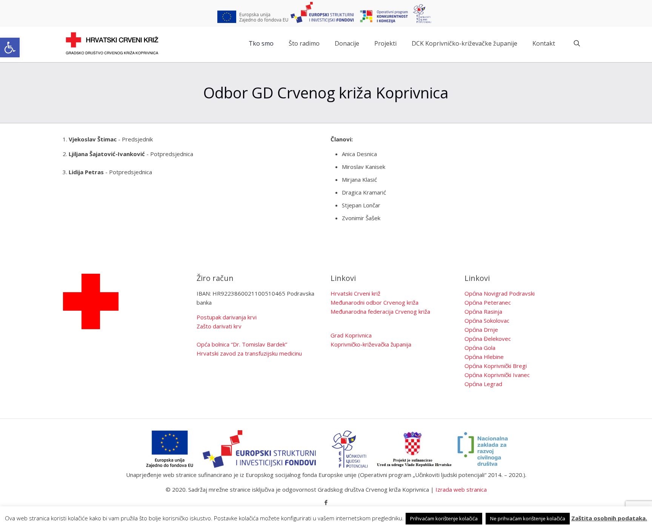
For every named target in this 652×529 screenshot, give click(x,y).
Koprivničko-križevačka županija (371, 344)
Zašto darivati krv (219, 326)
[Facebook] (326, 502)
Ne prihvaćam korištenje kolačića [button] (527, 518)
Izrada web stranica (461, 489)
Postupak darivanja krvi (227, 317)
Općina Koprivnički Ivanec (497, 375)
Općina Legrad (483, 384)
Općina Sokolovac (486, 320)
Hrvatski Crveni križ (355, 293)
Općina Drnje (481, 329)
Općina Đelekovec (487, 338)
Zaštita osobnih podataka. (609, 518)
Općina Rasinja (483, 311)
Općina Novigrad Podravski (499, 293)
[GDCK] (112, 43)
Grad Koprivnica (351, 335)
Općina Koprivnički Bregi (495, 366)
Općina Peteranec (487, 302)
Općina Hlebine (484, 356)
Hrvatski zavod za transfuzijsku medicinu (249, 353)
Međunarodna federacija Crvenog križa (380, 311)
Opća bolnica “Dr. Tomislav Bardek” (242, 344)
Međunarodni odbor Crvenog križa (374, 302)
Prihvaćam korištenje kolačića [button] (444, 518)
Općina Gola (479, 347)
